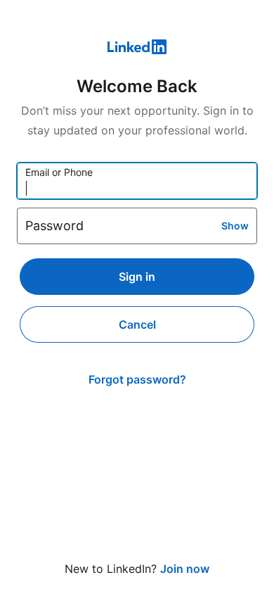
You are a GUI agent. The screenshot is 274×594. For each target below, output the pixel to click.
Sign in (137, 277)
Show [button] (235, 226)
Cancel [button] (137, 324)
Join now (184, 569)
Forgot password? (137, 379)
